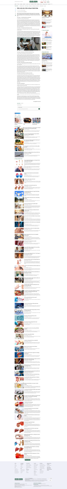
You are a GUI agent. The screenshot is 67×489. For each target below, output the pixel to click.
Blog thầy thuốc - (44, 61)
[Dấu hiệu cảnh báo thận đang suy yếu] (19, 318)
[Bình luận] (15, 15)
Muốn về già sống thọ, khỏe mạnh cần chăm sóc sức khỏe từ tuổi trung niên (32, 278)
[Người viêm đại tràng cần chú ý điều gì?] (19, 348)
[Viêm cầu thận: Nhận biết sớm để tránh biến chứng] (19, 175)
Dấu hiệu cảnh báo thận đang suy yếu (30, 315)
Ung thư (35, 470)
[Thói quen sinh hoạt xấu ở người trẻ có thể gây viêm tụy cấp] (19, 355)
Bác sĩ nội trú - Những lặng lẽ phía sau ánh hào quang (49, 65)
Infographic (27, 472)
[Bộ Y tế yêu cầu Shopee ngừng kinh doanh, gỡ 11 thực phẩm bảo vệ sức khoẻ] (19, 142)
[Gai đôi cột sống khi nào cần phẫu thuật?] (19, 206)
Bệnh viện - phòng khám (28, 465)
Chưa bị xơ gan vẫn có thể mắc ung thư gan (31, 428)
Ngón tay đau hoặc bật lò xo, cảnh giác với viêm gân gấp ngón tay (32, 435)
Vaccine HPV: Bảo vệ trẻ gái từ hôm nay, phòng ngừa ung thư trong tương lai (31, 247)
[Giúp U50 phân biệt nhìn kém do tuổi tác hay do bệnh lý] (19, 417)
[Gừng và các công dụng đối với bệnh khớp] (19, 120)
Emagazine (27, 470)
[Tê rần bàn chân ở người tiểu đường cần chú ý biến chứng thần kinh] (19, 286)
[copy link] (15, 11)
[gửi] (39, 109)
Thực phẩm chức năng (42, 468)
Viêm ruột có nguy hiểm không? (29, 422)
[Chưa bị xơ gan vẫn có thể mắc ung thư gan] (19, 430)
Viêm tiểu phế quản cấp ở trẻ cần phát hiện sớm (32, 259)
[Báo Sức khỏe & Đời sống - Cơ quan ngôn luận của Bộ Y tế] (33, 1)
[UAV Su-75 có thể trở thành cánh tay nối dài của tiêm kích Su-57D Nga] (19, 154)
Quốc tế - (25, 154)
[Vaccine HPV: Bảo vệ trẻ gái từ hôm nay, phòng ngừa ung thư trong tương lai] (19, 249)
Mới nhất (22, 103)
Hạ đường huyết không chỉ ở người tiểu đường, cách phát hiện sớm (31, 192)
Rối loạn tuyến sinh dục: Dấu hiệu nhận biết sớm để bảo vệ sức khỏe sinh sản (32, 371)
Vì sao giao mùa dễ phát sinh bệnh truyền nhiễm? (32, 389)
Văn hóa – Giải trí (49, 468)
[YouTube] (50, 478)
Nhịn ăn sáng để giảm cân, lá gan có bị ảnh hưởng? (31, 384)
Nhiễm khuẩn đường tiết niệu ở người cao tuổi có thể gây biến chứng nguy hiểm (32, 359)
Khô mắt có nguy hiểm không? (29, 334)
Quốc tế (15, 466)
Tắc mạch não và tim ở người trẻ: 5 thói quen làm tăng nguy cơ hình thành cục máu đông (32, 396)
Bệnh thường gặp (35, 465)
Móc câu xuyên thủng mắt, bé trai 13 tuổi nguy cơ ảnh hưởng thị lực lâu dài (32, 254)
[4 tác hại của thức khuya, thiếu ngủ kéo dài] (19, 305)
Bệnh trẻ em (35, 468)
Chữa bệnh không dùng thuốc (28, 468)
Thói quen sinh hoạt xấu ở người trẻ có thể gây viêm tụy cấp (31, 353)
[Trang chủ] (15, 4)
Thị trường (48, 464)
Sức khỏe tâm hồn (36, 469)
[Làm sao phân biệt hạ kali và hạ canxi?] (19, 299)
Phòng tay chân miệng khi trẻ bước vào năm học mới (49, 26)
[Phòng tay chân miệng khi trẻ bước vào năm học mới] (44, 26)
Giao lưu (21, 466)
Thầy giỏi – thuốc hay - (48, 44)
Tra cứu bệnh (22, 463)
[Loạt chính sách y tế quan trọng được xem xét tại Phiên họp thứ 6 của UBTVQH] (47, 13)
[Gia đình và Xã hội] (41, 2)
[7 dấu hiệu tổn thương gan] (19, 404)
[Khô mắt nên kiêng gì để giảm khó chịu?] (19, 324)
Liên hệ (50, 480)
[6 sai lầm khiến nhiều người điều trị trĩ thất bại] (19, 379)
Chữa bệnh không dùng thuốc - (45, 39)
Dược (21, 468)
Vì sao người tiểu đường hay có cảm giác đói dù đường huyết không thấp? (32, 160)
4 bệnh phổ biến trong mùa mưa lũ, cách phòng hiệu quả (32, 198)
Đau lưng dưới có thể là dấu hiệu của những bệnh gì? (32, 222)
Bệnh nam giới (35, 467)
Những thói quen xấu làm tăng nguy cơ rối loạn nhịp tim (31, 454)
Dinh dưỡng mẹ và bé (42, 464)
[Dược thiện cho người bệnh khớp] (28, 120)
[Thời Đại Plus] (48, 2)
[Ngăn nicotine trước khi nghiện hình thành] (44, 23)
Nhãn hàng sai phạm (49, 465)
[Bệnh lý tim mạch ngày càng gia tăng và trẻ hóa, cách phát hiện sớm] (19, 312)
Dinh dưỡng (41, 463)
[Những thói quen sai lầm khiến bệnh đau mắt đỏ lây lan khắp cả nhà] (19, 367)
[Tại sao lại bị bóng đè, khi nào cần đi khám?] (19, 410)
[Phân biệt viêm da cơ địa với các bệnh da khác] (19, 230)
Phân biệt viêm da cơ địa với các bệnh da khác (31, 228)
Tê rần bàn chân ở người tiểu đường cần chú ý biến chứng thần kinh (31, 285)
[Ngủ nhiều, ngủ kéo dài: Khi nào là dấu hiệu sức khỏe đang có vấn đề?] (19, 274)
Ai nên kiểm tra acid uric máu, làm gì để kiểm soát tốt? (31, 328)
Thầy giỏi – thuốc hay (28, 464)
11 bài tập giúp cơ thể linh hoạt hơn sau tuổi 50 (47, 38)
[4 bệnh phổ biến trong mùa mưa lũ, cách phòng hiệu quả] (19, 200)
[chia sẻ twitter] (15, 10)
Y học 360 (35, 463)
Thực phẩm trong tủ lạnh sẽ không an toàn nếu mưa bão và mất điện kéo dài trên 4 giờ (31, 291)
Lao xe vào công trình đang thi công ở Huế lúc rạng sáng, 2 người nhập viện (31, 134)
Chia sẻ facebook (17, 113)
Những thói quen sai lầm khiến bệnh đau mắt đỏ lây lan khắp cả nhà (32, 365)
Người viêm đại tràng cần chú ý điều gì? (30, 346)
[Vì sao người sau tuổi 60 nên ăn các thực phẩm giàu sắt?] (19, 148)
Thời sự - (25, 129)
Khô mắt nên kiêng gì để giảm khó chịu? (30, 321)
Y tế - (42, 18)
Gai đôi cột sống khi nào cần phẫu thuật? (31, 203)
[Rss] (51, 478)
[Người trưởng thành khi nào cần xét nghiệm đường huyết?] (19, 236)
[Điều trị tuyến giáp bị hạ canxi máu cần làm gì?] (19, 169)
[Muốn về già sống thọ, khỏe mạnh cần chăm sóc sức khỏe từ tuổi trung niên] (19, 280)
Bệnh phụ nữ (35, 466)
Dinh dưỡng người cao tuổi (42, 465)
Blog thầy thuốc (45, 52)
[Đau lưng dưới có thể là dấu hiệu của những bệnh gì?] (19, 224)
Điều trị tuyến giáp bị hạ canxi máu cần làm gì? (31, 166)
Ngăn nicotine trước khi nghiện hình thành (49, 22)
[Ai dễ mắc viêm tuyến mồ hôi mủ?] (19, 181)
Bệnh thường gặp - (26, 186)
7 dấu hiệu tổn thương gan (28, 402)
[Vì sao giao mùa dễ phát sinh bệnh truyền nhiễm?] (19, 391)
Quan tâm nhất (18, 103)
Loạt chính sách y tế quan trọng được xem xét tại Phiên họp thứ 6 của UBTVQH (47, 17)
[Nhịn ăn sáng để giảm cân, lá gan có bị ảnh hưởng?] (19, 385)
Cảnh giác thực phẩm (42, 467)
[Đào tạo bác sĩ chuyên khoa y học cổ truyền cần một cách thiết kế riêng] (47, 56)
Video (26, 471)
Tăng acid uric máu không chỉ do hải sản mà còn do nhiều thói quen (32, 441)
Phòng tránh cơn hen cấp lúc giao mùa (30, 185)
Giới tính (41, 469)
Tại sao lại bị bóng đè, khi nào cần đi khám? (31, 408)
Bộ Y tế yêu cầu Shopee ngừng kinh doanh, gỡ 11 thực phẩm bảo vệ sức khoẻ (32, 140)
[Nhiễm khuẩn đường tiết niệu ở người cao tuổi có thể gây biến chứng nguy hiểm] (19, 361)
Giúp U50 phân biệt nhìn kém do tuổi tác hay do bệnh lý (32, 415)
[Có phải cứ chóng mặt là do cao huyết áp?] (19, 342)
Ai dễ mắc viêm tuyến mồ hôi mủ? (29, 179)
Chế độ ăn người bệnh (42, 466)
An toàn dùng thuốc (23, 469)
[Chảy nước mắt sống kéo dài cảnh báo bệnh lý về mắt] (19, 268)
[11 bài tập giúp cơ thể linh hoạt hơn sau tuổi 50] (47, 34)
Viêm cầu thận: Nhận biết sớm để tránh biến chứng (31, 173)
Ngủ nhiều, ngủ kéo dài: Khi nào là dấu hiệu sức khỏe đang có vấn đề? (32, 272)
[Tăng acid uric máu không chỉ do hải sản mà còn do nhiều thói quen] (19, 443)
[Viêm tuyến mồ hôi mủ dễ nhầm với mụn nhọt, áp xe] (19, 218)
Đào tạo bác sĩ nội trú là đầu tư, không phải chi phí (49, 69)
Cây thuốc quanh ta (28, 466)
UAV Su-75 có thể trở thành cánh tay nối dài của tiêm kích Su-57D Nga (32, 153)
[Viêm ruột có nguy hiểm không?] (19, 424)
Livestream (22, 467)
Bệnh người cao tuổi (36, 464)
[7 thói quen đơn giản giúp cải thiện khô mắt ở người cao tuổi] (19, 212)
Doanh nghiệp (48, 466)
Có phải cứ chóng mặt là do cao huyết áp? (31, 340)
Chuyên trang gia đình (49, 469)
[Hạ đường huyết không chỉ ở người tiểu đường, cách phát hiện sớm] (19, 193)
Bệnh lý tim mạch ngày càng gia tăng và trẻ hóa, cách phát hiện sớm (32, 310)
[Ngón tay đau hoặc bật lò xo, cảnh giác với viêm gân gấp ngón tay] (19, 436)
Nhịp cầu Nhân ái (49, 467)
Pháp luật (16, 465)
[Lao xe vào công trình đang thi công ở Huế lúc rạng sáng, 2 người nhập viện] (19, 136)
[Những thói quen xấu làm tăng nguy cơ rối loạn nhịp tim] (19, 455)
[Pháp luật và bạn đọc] (45, 2)
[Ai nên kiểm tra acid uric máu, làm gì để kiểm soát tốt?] (19, 330)
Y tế (43, 9)
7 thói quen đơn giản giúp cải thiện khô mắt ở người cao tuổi (31, 210)
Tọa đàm (21, 465)
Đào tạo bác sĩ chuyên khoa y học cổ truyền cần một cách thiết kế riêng (47, 60)
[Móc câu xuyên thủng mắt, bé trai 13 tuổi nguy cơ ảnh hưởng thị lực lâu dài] (19, 255)
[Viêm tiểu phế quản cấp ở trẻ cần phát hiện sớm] (19, 261)
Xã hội (15, 464)
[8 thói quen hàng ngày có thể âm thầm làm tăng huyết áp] (44, 47)
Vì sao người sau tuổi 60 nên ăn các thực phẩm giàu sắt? (32, 146)
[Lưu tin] (15, 13)
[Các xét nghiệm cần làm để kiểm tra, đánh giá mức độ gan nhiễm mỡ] (19, 449)
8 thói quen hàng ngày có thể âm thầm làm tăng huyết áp (49, 47)
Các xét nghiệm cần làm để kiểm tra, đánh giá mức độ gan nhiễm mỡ (31, 447)
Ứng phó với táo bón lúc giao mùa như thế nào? (49, 43)
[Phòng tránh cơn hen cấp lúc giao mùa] (19, 187)
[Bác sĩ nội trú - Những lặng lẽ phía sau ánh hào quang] (44, 66)
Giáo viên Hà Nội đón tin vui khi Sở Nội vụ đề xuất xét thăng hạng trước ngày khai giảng (32, 128)
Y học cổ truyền (45, 30)
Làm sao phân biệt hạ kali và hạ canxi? (30, 297)
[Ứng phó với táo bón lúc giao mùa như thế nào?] (44, 43)
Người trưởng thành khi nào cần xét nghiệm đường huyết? (31, 235)
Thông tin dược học (23, 470)
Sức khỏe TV (22, 464)
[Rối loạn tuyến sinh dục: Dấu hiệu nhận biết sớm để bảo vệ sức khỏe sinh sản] (19, 373)
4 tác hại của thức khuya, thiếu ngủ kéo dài (31, 303)
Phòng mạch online (49, 463)
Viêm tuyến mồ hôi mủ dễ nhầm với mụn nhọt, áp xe (32, 216)
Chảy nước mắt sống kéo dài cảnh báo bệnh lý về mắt (32, 266)
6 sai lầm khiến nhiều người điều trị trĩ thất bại (31, 377)
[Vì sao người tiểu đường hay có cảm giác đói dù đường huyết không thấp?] (19, 162)
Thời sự (15, 463)
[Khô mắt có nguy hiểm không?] (19, 336)
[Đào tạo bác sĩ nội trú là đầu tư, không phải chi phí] (44, 70)
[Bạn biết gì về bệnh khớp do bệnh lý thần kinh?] (36, 120)
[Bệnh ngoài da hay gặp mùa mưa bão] (19, 243)
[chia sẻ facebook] (15, 8)
